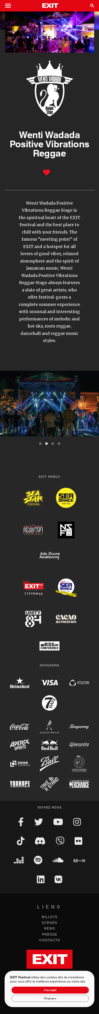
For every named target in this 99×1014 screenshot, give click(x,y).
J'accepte (50, 990)
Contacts (49, 940)
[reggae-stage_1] (49, 404)
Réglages (50, 998)
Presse (49, 934)
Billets (50, 917)
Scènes (49, 923)
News (49, 929)
